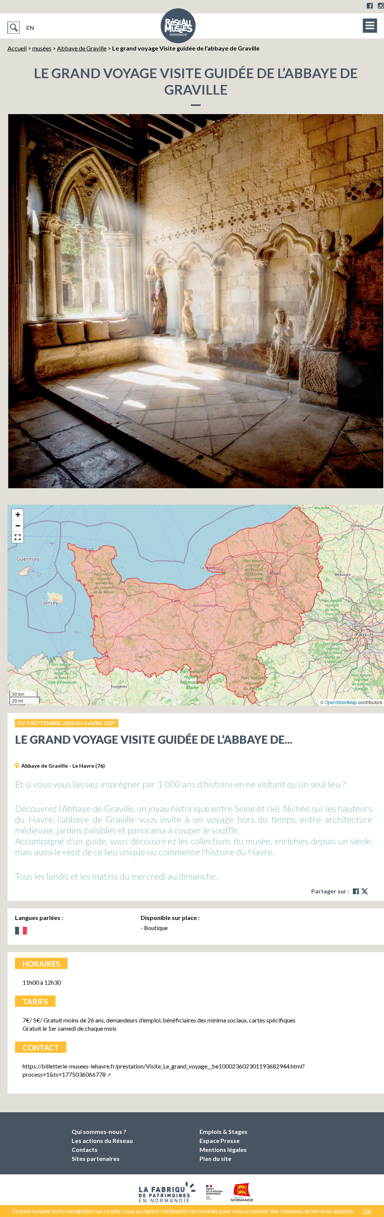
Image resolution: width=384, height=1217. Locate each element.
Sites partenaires (96, 1158)
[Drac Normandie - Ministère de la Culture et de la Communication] (213, 1192)
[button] (17, 514)
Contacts (85, 1149)
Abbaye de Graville (81, 48)
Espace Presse (220, 1140)
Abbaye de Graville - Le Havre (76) (63, 765)
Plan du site (215, 1158)
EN (30, 27)
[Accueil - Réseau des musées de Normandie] (178, 28)
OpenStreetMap (341, 702)
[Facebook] (370, 6)
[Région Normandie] (242, 1192)
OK (367, 1210)
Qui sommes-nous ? (99, 1131)
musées (41, 48)
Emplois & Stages (224, 1131)
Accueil (17, 48)
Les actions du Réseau (102, 1140)
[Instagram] (381, 6)
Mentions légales (223, 1149)
